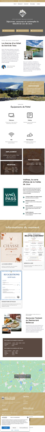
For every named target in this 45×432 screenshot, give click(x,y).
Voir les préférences (24, 427)
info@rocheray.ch (12, 157)
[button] (27, 417)
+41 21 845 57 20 (12, 156)
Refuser (14, 427)
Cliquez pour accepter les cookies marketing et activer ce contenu (22, 376)
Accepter (6, 427)
